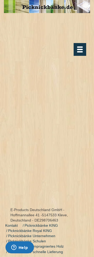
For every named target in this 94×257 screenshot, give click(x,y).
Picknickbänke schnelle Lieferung (35, 252)
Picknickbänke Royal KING (30, 231)
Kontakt (11, 225)
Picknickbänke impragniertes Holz (36, 246)
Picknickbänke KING (41, 225)
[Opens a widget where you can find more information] (19, 247)
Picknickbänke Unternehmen (31, 236)
